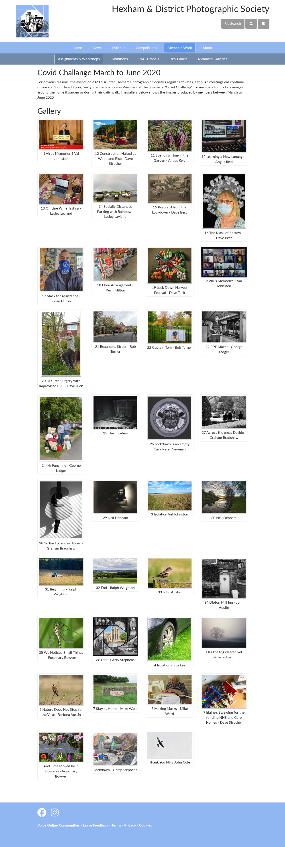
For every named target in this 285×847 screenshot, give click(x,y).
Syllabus (118, 48)
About (207, 48)
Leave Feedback (95, 825)
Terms (116, 825)
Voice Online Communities (58, 825)
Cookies (145, 825)
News (97, 48)
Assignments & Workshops (79, 59)
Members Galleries (212, 59)
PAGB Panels (148, 59)
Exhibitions (119, 59)
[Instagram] (55, 813)
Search (235, 23)
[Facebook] (41, 813)
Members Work (180, 48)
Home (77, 48)
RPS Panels (178, 59)
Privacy (130, 825)
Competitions (146, 48)
